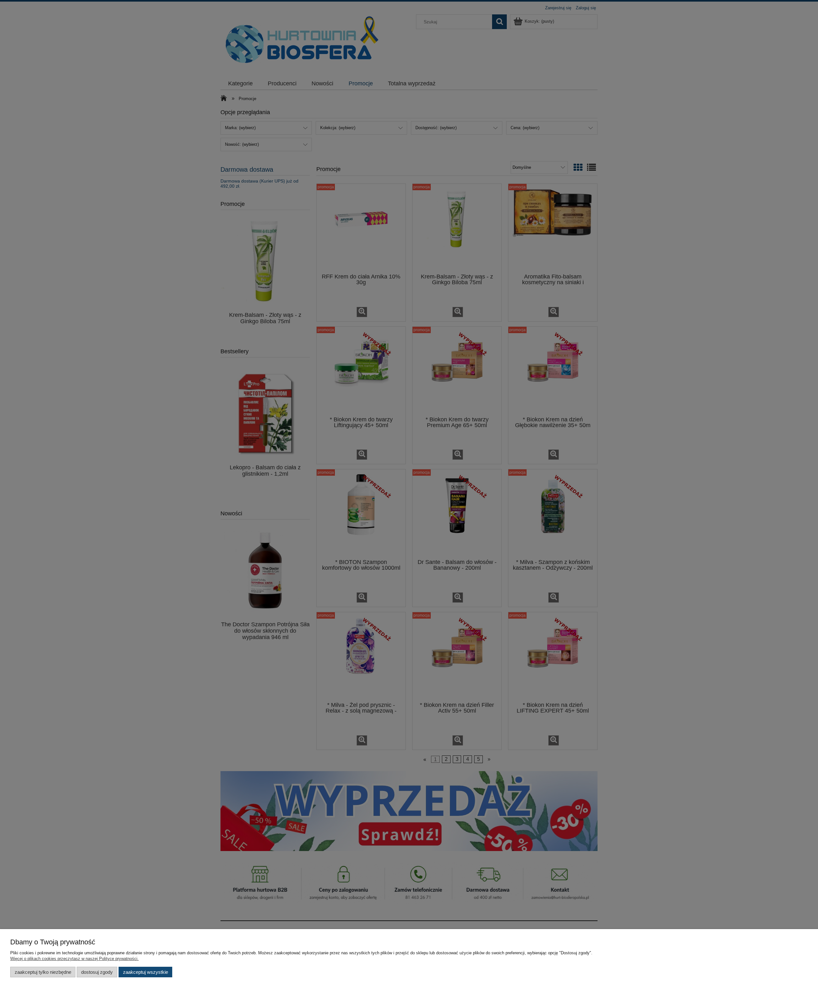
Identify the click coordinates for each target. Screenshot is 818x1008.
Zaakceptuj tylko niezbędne (43, 972)
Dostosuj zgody (97, 972)
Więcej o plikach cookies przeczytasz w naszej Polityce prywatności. (74, 958)
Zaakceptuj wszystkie (145, 972)
